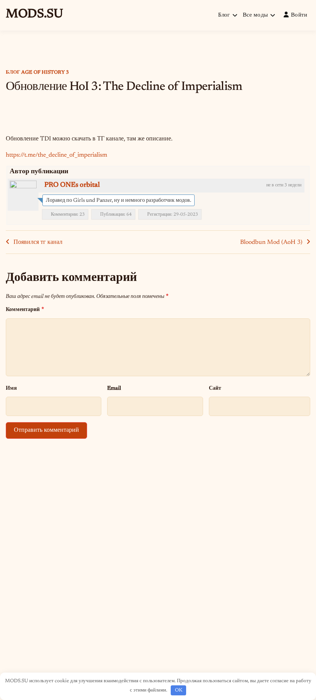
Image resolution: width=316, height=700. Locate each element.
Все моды (255, 15)
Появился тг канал (37, 242)
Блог (224, 15)
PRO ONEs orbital (72, 185)
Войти (299, 15)
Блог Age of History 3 (37, 72)
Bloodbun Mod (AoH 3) (271, 242)
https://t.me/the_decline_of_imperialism (56, 155)
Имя (11, 388)
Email (114, 388)
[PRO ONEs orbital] (23, 194)
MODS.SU (34, 14)
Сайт (215, 388)
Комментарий (25, 309)
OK (178, 690)
